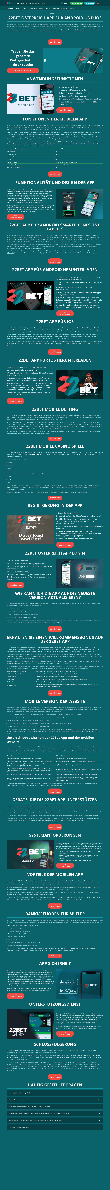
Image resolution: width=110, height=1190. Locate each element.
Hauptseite (52, 13)
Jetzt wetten (55, 438)
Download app (55, 956)
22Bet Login (84, 774)
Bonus (41, 8)
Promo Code (33, 8)
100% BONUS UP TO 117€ (23, 70)
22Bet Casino (10, 253)
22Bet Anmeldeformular (46, 649)
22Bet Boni (62, 142)
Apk (17, 8)
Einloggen (90, 3)
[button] (101, 60)
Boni (65, 3)
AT (100, 3)
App (25, 8)
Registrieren (77, 3)
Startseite (10, 8)
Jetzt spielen (55, 498)
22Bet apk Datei (33, 237)
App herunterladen (55, 42)
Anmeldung (56, 8)
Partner (71, 8)
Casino (48, 8)
